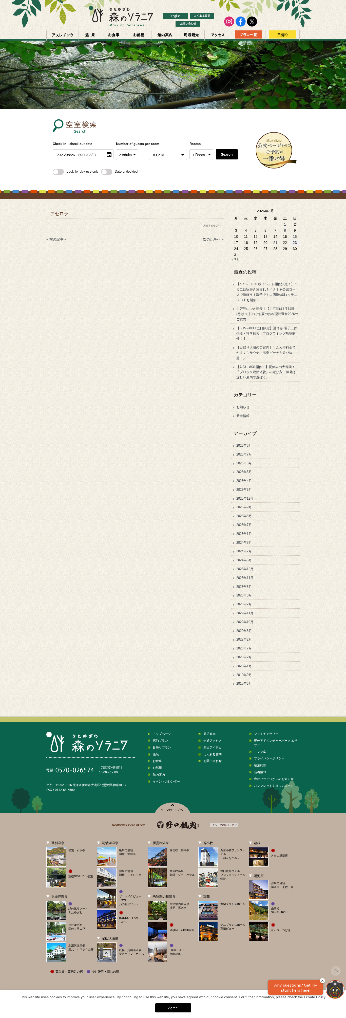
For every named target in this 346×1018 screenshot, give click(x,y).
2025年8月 (244, 516)
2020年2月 (244, 657)
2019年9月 (244, 675)
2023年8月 (244, 587)
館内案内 (164, 35)
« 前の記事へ (56, 239)
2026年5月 (244, 472)
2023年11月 (245, 578)
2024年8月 (244, 542)
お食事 (113, 35)
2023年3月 (244, 595)
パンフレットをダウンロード (274, 786)
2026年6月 (244, 463)
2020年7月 (244, 648)
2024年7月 (244, 551)
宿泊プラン (160, 740)
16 (295, 236)
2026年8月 (244, 445)
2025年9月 (244, 507)
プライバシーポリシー (269, 758)
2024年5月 (244, 560)
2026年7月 (244, 454)
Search (227, 154)
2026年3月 (244, 490)
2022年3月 (244, 631)
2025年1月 (244, 534)
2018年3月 (244, 683)
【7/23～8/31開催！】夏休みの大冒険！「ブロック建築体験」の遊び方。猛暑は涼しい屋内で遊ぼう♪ (266, 372)
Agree (173, 1008)
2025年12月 (245, 498)
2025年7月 (244, 525)
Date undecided (126, 171)
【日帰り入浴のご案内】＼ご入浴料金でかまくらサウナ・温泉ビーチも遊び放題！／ (266, 353)
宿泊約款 (260, 765)
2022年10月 (245, 622)
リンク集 (260, 752)
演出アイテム (212, 747)
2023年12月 (245, 569)
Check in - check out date (72, 143)
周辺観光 (191, 35)
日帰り (282, 35)
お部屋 (138, 35)
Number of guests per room (131, 143)
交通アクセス (218, 35)
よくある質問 (212, 754)
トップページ (162, 734)
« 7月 (235, 260)
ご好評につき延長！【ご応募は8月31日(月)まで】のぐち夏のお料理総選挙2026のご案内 (267, 314)
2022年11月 (245, 613)
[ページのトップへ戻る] (336, 974)
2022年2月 (244, 639)
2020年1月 (244, 666)
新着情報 (242, 416)
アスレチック (63, 35)
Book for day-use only (82, 171)
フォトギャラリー (266, 734)
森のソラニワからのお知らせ (274, 779)
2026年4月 (244, 481)
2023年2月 (244, 604)
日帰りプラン (162, 747)
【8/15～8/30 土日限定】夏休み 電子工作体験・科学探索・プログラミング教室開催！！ (266, 333)
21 (275, 243)
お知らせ (242, 407)
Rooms (195, 143)
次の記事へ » (213, 239)
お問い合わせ (212, 761)
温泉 (90, 35)
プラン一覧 (248, 35)
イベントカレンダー (166, 781)
